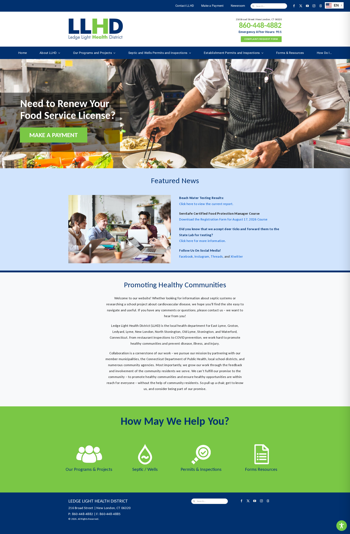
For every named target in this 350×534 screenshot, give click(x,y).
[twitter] (300, 5)
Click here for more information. (202, 241)
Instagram (201, 256)
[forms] (261, 446)
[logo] (95, 20)
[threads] (320, 5)
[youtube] (307, 5)
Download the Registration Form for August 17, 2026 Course (223, 219)
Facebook (186, 256)
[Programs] (89, 446)
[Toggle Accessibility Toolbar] (341, 525)
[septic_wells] (145, 446)
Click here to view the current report (205, 204)
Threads (217, 256)
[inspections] (201, 446)
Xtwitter (237, 256)
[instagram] (313, 5)
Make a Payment (53, 135)
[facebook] (294, 5)
